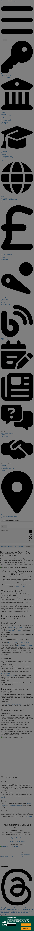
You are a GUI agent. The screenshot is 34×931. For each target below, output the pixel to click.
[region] (17, 923)
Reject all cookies (26, 924)
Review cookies (11, 924)
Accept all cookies (26, 928)
